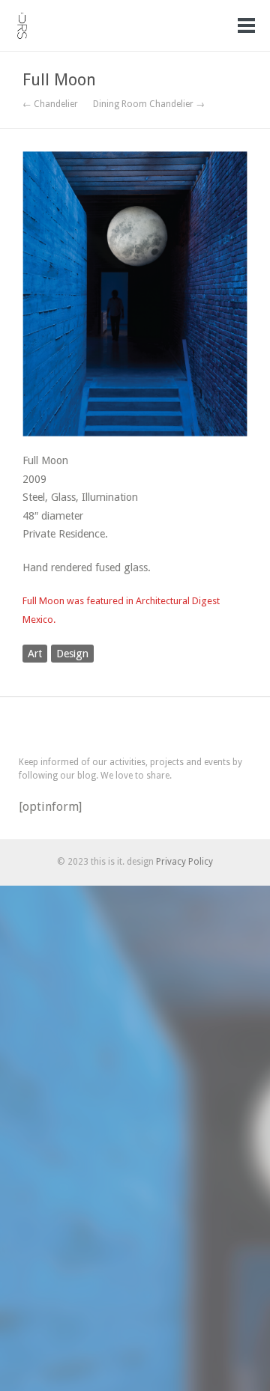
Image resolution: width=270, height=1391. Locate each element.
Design (72, 654)
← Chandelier (50, 104)
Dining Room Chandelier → (149, 104)
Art (35, 654)
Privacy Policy (184, 861)
